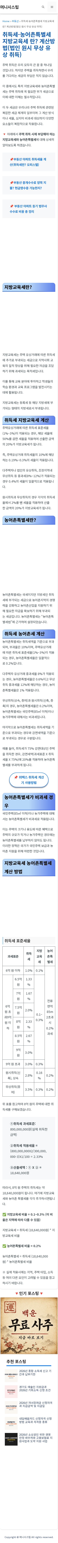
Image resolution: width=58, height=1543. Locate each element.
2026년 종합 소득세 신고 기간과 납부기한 (35, 1372)
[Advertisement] (29, 251)
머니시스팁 (9, 7)
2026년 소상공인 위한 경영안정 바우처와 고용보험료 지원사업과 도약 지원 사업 (36, 1437)
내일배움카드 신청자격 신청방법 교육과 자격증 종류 (35, 1420)
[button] (43, 7)
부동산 (15, 21)
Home (6, 21)
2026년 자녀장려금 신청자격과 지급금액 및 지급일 (35, 1404)
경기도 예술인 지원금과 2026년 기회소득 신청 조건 (35, 1388)
